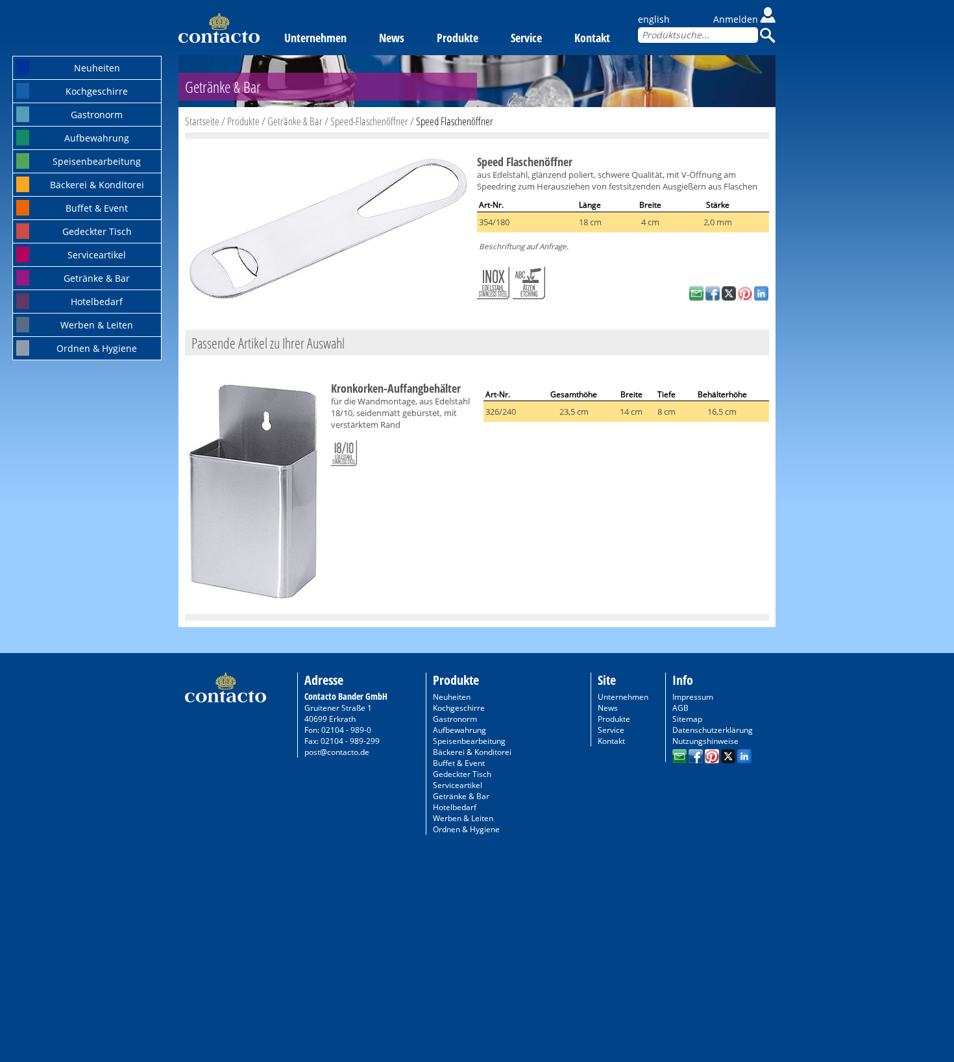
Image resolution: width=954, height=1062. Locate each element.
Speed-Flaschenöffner (369, 121)
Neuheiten (97, 68)
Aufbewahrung (96, 138)
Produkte (457, 37)
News (391, 37)
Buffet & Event (97, 208)
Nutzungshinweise (705, 741)
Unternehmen (315, 37)
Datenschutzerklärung (712, 729)
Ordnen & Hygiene (96, 348)
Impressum (692, 696)
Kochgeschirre (97, 91)
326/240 (500, 411)
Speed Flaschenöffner (454, 121)
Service (526, 37)
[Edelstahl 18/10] (344, 450)
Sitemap (687, 718)
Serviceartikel (96, 255)
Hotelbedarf (97, 301)
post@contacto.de (336, 752)
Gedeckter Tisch (97, 231)
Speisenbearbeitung (97, 161)
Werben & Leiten (96, 325)
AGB (680, 707)
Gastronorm (97, 114)
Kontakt (592, 37)
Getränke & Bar (97, 278)
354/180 (494, 222)
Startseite (202, 121)
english (654, 19)
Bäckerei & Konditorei (97, 185)
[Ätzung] (529, 280)
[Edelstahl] (493, 280)
